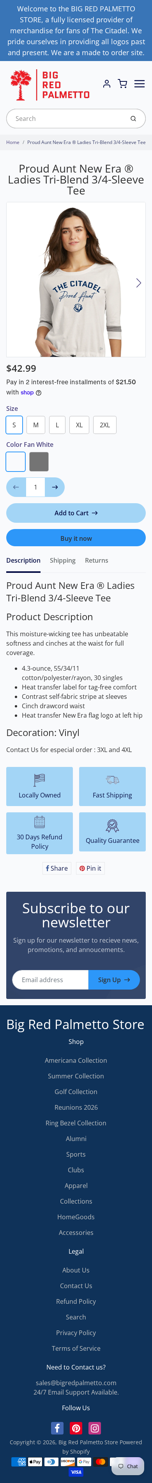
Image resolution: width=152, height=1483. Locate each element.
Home (12, 142)
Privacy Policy (76, 1332)
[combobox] (64, 118)
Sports (76, 1154)
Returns (96, 560)
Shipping (63, 560)
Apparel (76, 1185)
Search (76, 1317)
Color (29, 444)
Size (12, 408)
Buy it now (76, 538)
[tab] (28, 563)
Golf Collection (76, 1091)
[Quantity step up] (55, 487)
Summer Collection (76, 1076)
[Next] (138, 283)
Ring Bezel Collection (76, 1123)
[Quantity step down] (16, 487)
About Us (76, 1270)
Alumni (76, 1138)
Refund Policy (76, 1301)
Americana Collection (76, 1060)
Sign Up (109, 979)
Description (23, 560)
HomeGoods (76, 1217)
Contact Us (76, 1285)
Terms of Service (76, 1348)
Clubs (76, 1170)
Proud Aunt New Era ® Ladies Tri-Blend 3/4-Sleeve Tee (86, 142)
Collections (76, 1201)
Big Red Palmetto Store (75, 1024)
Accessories (76, 1232)
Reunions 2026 (76, 1107)
